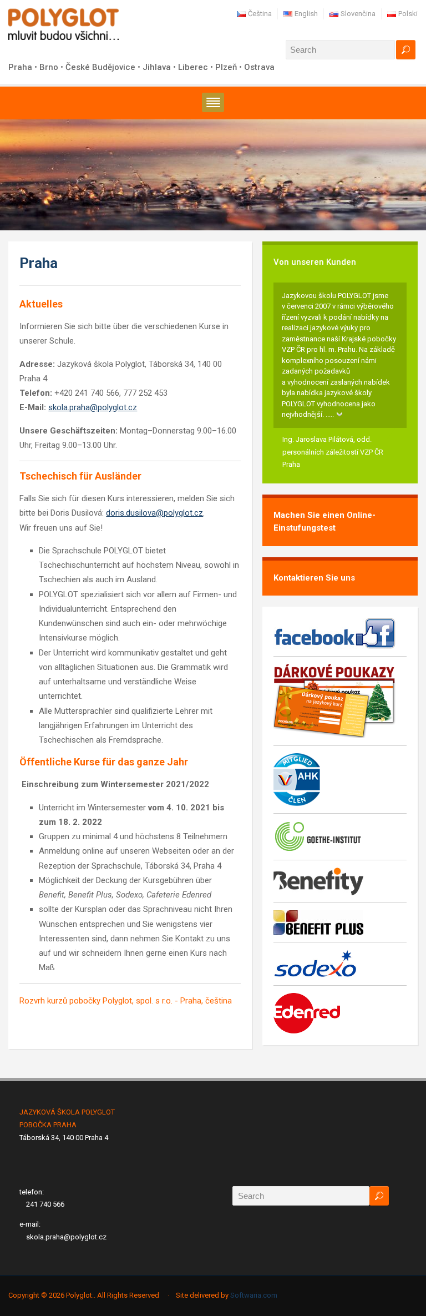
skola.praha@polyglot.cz (92, 407)
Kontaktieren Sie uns (314, 578)
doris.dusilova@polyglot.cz (154, 513)
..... (330, 414)
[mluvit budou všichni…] (63, 24)
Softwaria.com (253, 1295)
